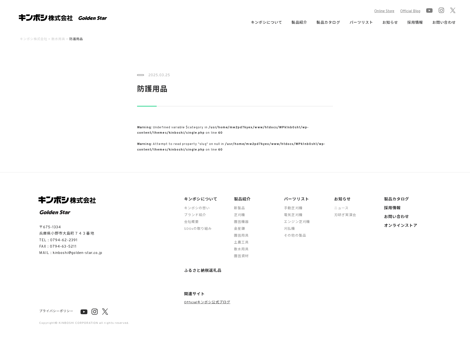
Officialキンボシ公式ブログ (207, 302)
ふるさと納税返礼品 (203, 270)
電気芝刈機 (293, 215)
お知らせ (342, 199)
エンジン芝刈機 (297, 222)
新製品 (239, 208)
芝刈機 (239, 215)
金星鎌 (239, 229)
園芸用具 (241, 236)
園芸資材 (241, 256)
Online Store (384, 11)
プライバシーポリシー (56, 311)
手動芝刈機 (293, 208)
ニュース (341, 208)
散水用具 (241, 249)
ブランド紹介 (195, 215)
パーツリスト (296, 199)
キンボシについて (200, 199)
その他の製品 (295, 236)
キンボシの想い (197, 208)
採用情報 (415, 23)
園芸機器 (241, 222)
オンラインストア (400, 225)
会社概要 (191, 222)
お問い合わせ (444, 23)
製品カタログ (328, 23)
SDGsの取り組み (198, 229)
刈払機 (289, 229)
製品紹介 (242, 199)
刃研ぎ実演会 (345, 215)
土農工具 (241, 243)
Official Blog (410, 11)
